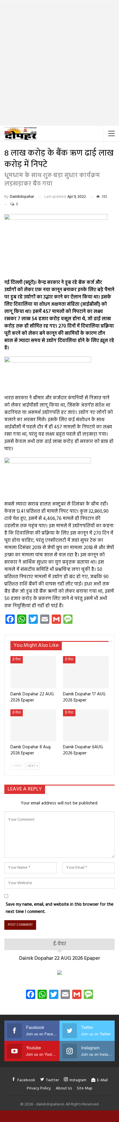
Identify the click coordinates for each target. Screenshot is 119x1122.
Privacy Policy (39, 1088)
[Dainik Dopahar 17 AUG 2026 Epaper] (86, 672)
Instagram (78, 1080)
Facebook (26, 1080)
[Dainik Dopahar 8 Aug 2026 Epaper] (33, 725)
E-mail (102, 1080)
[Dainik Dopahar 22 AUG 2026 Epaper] (33, 672)
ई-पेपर (16, 659)
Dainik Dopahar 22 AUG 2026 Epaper (59, 958)
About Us (64, 1088)
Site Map (84, 1088)
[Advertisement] (59, 63)
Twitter (52, 1080)
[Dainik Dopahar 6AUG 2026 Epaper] (86, 725)
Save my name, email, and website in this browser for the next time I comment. (60, 908)
